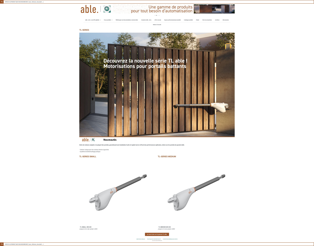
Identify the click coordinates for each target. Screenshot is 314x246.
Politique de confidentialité (154, 239)
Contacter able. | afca (146, 20)
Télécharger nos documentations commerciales (127, 20)
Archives (217, 20)
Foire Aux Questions (207, 20)
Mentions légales (141, 239)
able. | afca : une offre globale (92, 20)
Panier (197, 20)
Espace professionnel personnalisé (172, 20)
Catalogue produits (188, 20)
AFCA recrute (158, 20)
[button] (81, 9)
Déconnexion (226, 20)
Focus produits (107, 20)
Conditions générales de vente (170, 239)
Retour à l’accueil (157, 24)
